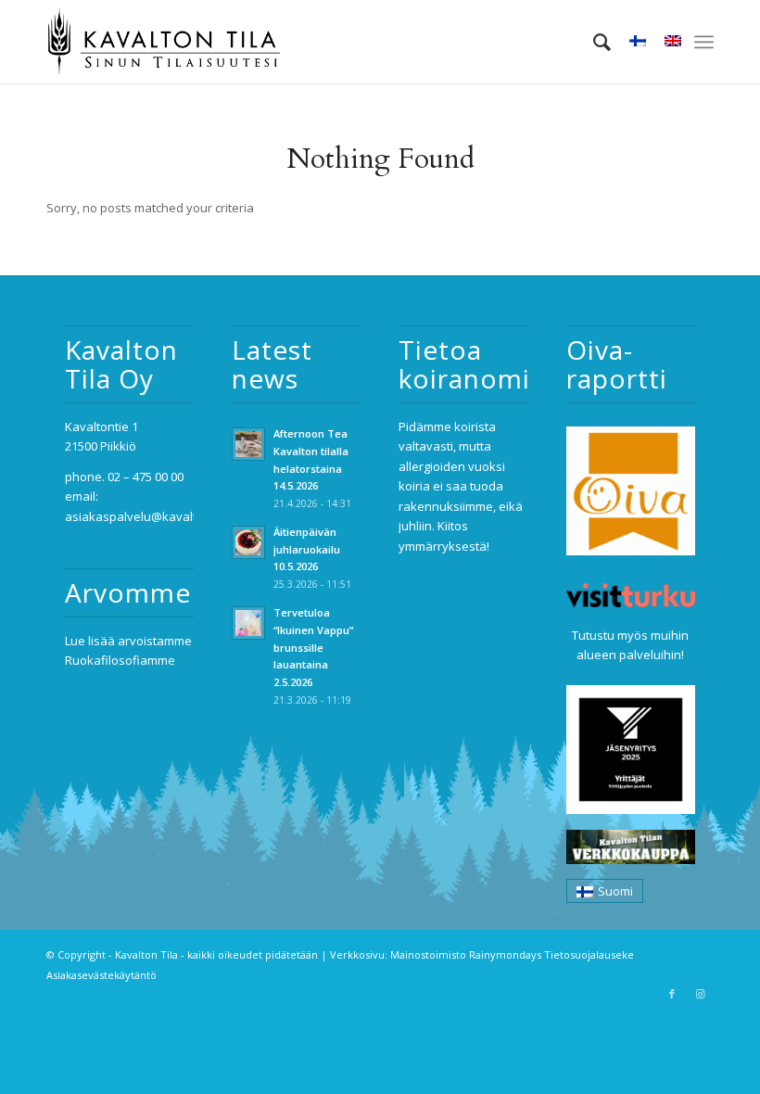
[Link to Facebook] (672, 994)
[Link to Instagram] (700, 994)
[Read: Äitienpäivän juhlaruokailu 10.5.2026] (248, 542)
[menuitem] (593, 41)
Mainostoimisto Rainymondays (465, 954)
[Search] (593, 41)
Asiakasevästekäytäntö (101, 975)
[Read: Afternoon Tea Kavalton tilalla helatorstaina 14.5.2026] (248, 444)
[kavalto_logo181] (164, 41)
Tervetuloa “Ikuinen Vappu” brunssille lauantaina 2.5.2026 (313, 647)
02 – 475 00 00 (146, 476)
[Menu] (704, 42)
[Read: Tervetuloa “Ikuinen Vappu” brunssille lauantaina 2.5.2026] (248, 623)
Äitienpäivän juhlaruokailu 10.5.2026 (306, 549)
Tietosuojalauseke (589, 954)
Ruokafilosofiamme (120, 660)
